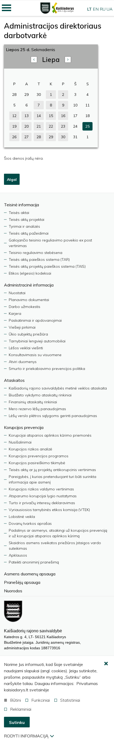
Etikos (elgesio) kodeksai (30, 273)
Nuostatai (17, 292)
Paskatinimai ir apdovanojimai (35, 320)
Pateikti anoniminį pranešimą (34, 562)
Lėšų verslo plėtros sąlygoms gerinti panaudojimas (53, 415)
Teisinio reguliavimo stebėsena (35, 252)
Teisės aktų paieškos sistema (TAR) (39, 259)
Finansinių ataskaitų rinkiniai (33, 402)
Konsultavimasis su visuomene (35, 354)
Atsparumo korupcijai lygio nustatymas (43, 496)
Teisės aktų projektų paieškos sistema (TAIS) (47, 266)
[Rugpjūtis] (68, 59)
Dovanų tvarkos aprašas (30, 523)
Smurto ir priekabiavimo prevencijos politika (47, 368)
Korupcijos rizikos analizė (30, 449)
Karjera (15, 313)
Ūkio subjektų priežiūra (28, 334)
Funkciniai (40, 700)
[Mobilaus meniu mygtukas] (6, 8)
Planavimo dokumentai (29, 299)
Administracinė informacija (29, 285)
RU (103, 9)
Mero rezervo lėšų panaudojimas (37, 408)
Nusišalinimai (20, 442)
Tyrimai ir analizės (24, 226)
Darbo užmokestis (24, 306)
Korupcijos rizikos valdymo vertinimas (41, 489)
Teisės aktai (19, 212)
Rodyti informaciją (26, 735)
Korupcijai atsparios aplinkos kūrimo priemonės (50, 435)
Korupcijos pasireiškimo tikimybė (37, 462)
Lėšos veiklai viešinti (26, 348)
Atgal (12, 179)
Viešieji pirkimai (22, 327)
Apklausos (18, 555)
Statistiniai (70, 700)
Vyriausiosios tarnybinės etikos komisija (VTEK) (49, 509)
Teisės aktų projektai (26, 219)
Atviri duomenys (23, 361)
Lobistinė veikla (22, 516)
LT (89, 9)
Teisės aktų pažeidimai (29, 233)
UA (110, 9)
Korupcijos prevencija (23, 427)
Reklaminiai (20, 709)
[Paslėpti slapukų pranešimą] (106, 664)
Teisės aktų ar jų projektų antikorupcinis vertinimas (52, 469)
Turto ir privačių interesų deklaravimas (42, 502)
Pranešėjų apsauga (22, 582)
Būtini (15, 700)
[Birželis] (34, 59)
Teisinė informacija (21, 204)
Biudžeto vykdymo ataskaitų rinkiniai (40, 395)
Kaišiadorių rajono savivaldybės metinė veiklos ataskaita (58, 388)
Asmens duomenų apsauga (29, 573)
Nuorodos (13, 590)
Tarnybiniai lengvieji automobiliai (37, 341)
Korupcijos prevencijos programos (38, 456)
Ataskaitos (14, 380)
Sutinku (17, 722)
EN (96, 9)
